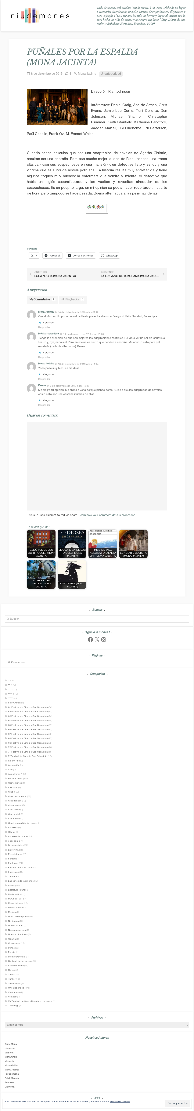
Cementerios (15, 783)
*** (9, 689)
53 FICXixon (14, 703)
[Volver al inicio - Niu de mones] (40, 15)
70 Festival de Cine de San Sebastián (28, 747)
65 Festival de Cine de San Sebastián (28, 725)
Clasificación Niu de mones (22, 823)
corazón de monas (18, 836)
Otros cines (14, 943)
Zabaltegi (13, 1006)
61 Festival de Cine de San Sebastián (28, 707)
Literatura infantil (17, 890)
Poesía (11, 952)
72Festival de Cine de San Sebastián (27, 756)
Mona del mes (15, 903)
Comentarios (44, 299)
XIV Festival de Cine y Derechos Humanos (30, 1001)
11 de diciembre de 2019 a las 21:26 (83, 334)
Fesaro (42, 385)
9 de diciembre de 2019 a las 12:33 (69, 386)
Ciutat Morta (14, 819)
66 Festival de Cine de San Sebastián (28, 729)
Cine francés (14, 801)
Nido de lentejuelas (18, 917)
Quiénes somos (16, 662)
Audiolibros (14, 774)
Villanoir (12, 997)
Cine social (14, 814)
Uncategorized (111, 74)
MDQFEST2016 (16, 899)
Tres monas (14, 983)
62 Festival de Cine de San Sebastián (28, 712)
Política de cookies (120, 1102)
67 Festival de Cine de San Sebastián (28, 734)
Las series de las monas (21, 881)
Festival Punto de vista (20, 868)
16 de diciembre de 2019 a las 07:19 (78, 312)
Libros (11, 885)
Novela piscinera (17, 930)
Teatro (11, 975)
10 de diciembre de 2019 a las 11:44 (78, 364)
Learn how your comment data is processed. (107, 515)
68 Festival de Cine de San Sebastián (28, 738)
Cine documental (17, 796)
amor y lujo (14, 761)
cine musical (15, 805)
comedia (13, 827)
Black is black (15, 779)
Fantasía (12, 859)
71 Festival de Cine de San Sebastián (28, 752)
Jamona (12, 877)
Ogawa (12, 939)
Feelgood (13, 863)
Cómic (11, 832)
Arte (10, 770)
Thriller (11, 979)
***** (10, 698)
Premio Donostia (16, 957)
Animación (14, 765)
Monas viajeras (16, 908)
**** (10, 694)
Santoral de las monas (20, 961)
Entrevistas (14, 850)
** (9, 685)
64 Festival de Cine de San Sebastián (28, 721)
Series (11, 970)
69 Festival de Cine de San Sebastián (28, 743)
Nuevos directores (17, 934)
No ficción (13, 921)
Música (12, 912)
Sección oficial (16, 966)
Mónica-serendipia (48, 334)
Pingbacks (74, 299)
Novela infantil (15, 925)
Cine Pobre (14, 810)
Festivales (13, 872)
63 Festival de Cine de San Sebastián (28, 716)
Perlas (11, 948)
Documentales (15, 845)
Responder (44, 327)
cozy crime (14, 841)
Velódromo (14, 992)
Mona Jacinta (87, 74)
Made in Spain (15, 894)
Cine (10, 792)
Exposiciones (15, 854)
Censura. (13, 787)
